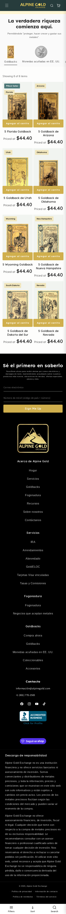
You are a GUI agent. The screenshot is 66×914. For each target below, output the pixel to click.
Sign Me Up (33, 408)
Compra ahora (33, 635)
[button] (6, 5)
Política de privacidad (22, 891)
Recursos (33, 503)
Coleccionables (33, 660)
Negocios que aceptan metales (33, 613)
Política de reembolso (23, 897)
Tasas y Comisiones (33, 583)
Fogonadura (33, 495)
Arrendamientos (33, 550)
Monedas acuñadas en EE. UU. (33, 652)
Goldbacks (33, 486)
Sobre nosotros (33, 511)
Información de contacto (46, 891)
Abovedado (33, 558)
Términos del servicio (46, 897)
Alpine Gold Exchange (37, 886)
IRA (33, 542)
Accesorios (33, 668)
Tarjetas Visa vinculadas (33, 575)
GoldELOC (33, 566)
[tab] (11, 55)
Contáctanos (33, 520)
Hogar (33, 470)
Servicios (33, 478)
